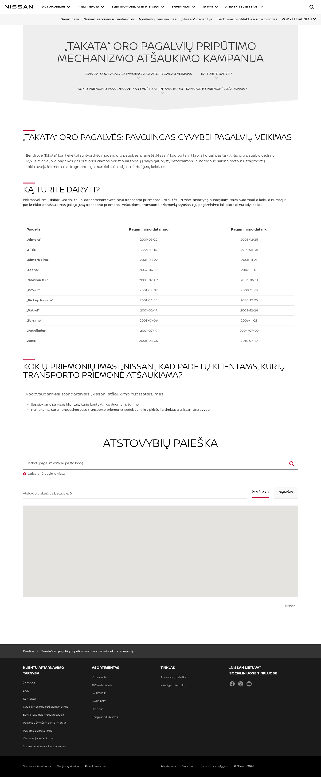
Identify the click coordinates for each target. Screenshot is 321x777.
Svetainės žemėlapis (37, 766)
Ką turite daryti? (216, 74)
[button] (56, 7)
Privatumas (168, 766)
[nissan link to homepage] (19, 6)
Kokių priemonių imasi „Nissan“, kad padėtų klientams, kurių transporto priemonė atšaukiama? (162, 89)
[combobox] (160, 463)
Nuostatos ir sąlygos (213, 766)
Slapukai (187, 766)
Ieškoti (291, 469)
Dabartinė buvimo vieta (46, 474)
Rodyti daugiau (297, 19)
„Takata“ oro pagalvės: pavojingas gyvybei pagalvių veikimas (139, 74)
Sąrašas (286, 492)
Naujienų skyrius (68, 766)
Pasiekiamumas (95, 766)
